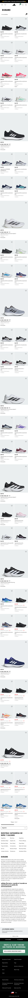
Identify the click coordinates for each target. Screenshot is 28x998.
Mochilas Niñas (22, 848)
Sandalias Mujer (4, 840)
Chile (16, 992)
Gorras (2, 848)
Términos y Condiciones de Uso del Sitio (7, 984)
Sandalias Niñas (22, 851)
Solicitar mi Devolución (18, 966)
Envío (3, 969)
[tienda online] (14, 5)
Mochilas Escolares (12, 838)
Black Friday (16, 969)
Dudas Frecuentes (17, 959)
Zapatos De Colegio (12, 841)
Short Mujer (12, 843)
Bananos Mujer (13, 848)
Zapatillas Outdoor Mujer (22, 838)
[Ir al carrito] (25, 4)
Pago (15, 962)
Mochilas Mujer (4, 843)
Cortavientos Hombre (13, 846)
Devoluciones (4, 966)
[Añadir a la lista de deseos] (12, 19)
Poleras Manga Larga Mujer (22, 841)
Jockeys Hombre (5, 851)
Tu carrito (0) (20, 939)
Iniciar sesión (8, 939)
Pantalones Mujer (12, 851)
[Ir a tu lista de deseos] (5, 4)
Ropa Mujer (21, 843)
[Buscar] (22, 4)
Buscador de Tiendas (6, 959)
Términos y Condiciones (19, 979)
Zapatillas (3, 838)
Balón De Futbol (22, 846)
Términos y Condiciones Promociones (19, 984)
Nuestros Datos (5, 979)
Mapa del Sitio (5, 962)
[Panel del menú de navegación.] (2, 4)
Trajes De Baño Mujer (4, 846)
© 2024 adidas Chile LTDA (14, 996)
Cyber (3, 973)
